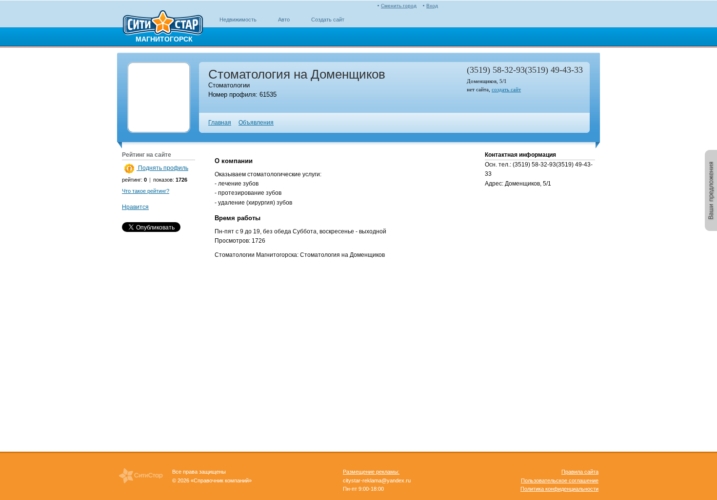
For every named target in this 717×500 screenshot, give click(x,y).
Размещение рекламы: (371, 472)
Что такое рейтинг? (145, 191)
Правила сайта (579, 472)
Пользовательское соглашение (559, 480)
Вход (432, 5)
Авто (284, 19)
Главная (219, 122)
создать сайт (506, 89)
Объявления (256, 122)
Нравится (135, 207)
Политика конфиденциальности (559, 489)
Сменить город (399, 5)
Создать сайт (327, 19)
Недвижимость (238, 19)
